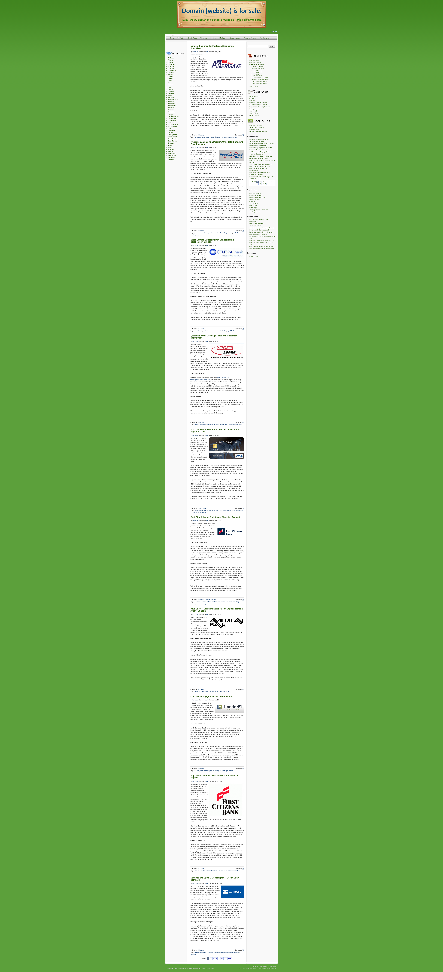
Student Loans (235, 38)
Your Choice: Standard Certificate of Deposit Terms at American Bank (216, 610)
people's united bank (201, 233)
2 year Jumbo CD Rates (258, 81)
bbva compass (199, 952)
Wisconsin (171, 157)
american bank (199, 691)
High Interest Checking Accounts (259, 107)
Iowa (169, 87)
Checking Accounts (255, 62)
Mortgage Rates (254, 60)
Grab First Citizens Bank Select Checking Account (215, 517)
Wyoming (171, 160)
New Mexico (172, 120)
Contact (260, 966)
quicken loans (218, 424)
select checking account (203, 604)
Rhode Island (172, 137)
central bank (198, 331)
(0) (207, 52)
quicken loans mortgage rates (232, 424)
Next (229, 958)
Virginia (170, 151)
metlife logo (253, 208)
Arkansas (171, 64)
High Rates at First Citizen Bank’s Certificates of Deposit (214, 776)
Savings (213, 38)
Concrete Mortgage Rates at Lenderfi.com (211, 696)
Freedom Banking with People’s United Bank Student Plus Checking (216, 143)
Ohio (169, 128)
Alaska (170, 60)
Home (172, 38)
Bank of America (200, 510)
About (255, 966)
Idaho (170, 81)
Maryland (171, 97)
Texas (170, 145)
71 (225, 958)
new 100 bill (253, 206)
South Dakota (172, 141)
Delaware (171, 72)
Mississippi (171, 106)
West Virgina (172, 155)
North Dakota (172, 126)
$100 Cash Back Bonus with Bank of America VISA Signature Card (215, 430)
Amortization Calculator (256, 127)
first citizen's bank (212, 602)
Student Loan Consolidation (258, 132)
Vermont (171, 149)
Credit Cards (192, 38)
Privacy (204, 968)
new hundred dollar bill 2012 (258, 197)
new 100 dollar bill (255, 193)
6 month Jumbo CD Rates (259, 77)
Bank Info (201, 231)
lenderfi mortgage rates (207, 771)
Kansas (170, 89)
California (171, 66)
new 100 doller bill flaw (256, 224)
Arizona (170, 62)
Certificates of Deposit (218, 871)
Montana (171, 110)
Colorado (171, 68)
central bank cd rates (219, 331)
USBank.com (253, 256)
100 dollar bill (253, 203)
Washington (172, 153)
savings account (254, 199)
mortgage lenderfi (227, 771)
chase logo (252, 201)
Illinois (170, 83)
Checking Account (200, 602)
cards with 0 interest (255, 226)
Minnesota (171, 103)
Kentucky (171, 91)
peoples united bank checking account (220, 233)
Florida (170, 74)
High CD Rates (231, 331)
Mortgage (222, 38)
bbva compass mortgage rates (229, 952)
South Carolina (173, 139)
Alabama (171, 58)
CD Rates (180, 38)
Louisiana (171, 93)
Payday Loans (265, 38)
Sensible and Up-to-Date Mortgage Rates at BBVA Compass (214, 879)
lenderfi (197, 771)
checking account (254, 212)
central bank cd (208, 331)
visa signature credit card (198, 512)
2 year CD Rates (256, 71)
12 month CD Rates (257, 69)
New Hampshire (173, 116)
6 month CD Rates (257, 67)
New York (171, 122)
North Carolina (173, 124)
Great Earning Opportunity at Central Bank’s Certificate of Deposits (212, 241)
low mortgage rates (208, 137)
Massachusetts (173, 99)
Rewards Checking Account (258, 105)
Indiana (170, 85)
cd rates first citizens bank (203, 871)
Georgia (170, 76)
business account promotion (258, 234)
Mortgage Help (254, 130)
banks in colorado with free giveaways (261, 232)
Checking (203, 38)
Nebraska (171, 112)
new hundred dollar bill (256, 195)
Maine (170, 95)
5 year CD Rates (256, 75)
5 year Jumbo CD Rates (258, 83)
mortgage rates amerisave (229, 137)
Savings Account (254, 109)
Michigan (171, 101)
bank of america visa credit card (233, 510)
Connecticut (172, 70)
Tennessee (171, 143)
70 (222, 958)
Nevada (170, 114)
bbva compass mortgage (212, 952)
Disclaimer (210, 968)
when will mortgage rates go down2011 (261, 240)
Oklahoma (171, 130)
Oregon (170, 133)
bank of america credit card (213, 510)
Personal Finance (250, 38)
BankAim (195, 52)
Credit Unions (253, 86)
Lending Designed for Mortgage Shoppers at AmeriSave (212, 47)
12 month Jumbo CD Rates (259, 79)
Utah (169, 147)
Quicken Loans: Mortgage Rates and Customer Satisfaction (213, 337)
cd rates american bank (212, 691)
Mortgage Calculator (255, 125)
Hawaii (170, 79)
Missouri (171, 108)
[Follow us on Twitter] (276, 32)
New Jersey (172, 118)
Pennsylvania (172, 135)
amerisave (198, 137)
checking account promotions (258, 210)
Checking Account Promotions (207, 600)
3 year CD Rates (256, 73)
